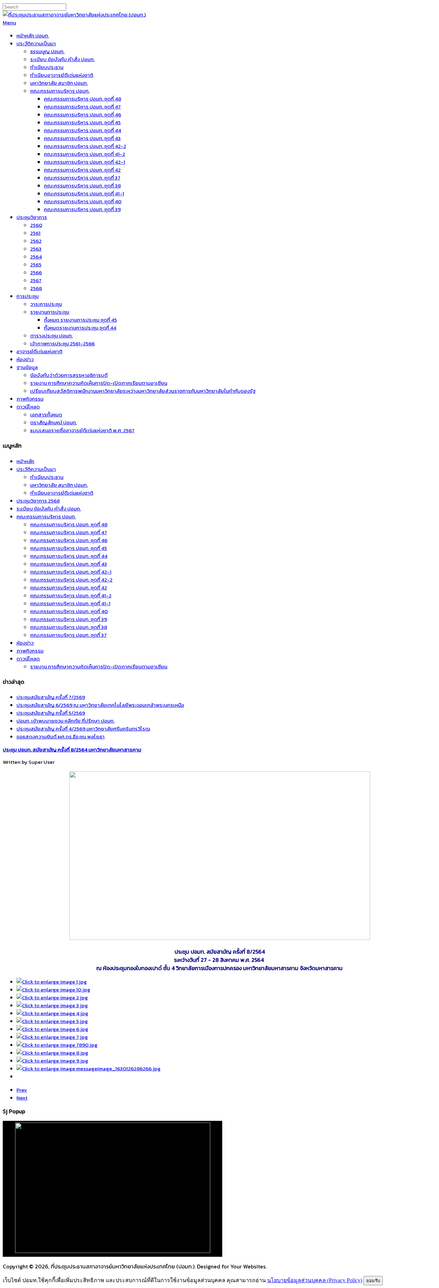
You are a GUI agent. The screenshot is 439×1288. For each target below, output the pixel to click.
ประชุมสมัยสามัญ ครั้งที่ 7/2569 (50, 697)
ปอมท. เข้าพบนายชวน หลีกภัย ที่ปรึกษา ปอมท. (65, 721)
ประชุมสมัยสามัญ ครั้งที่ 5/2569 (50, 713)
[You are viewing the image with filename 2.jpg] (52, 997)
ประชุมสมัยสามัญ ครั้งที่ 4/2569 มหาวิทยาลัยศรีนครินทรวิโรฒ (83, 729)
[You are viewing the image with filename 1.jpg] (51, 982)
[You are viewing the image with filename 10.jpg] (53, 989)
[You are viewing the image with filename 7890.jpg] (56, 1045)
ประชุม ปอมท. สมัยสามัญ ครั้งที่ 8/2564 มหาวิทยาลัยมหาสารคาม (72, 750)
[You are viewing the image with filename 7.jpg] (52, 1037)
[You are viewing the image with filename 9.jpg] (52, 1061)
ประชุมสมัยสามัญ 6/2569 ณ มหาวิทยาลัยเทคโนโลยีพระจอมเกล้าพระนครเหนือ (100, 705)
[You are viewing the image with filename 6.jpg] (52, 1029)
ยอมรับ (373, 1280)
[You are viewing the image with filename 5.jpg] (52, 1021)
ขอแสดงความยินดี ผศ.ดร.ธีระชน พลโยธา (60, 736)
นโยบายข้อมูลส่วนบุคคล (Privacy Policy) (314, 1280)
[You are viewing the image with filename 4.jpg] (52, 1013)
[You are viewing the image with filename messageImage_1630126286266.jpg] (88, 1068)
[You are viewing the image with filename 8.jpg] (52, 1053)
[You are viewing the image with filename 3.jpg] (52, 1005)
